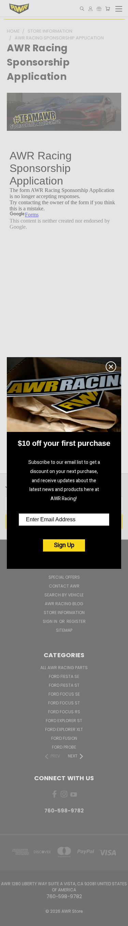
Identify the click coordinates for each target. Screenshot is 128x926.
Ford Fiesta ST (64, 685)
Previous (10, 919)
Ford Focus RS (64, 712)
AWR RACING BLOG (64, 604)
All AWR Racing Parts (64, 667)
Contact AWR (64, 586)
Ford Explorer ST (64, 720)
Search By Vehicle (64, 595)
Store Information (64, 612)
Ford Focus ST (64, 703)
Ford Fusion (64, 738)
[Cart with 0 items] (107, 9)
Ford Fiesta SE (64, 676)
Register (76, 621)
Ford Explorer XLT (64, 729)
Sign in (50, 621)
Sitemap (64, 630)
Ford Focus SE (64, 694)
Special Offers (64, 577)
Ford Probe (64, 747)
